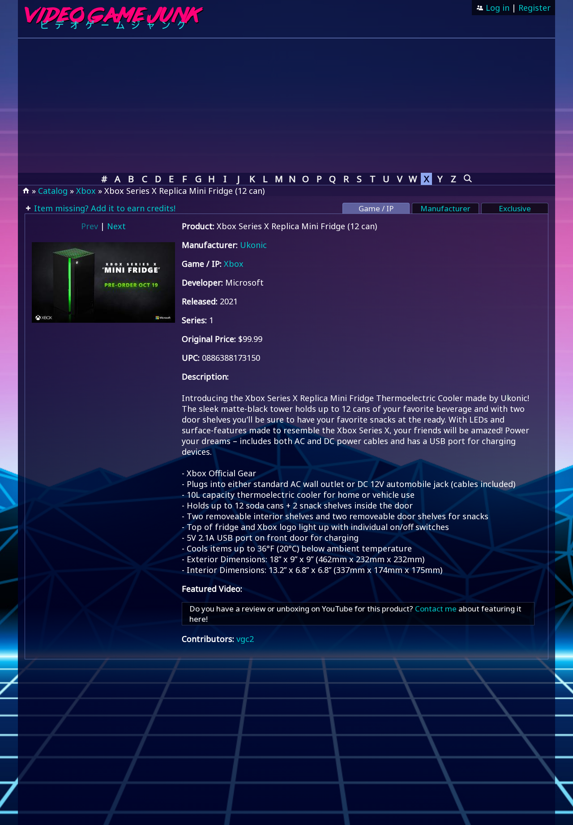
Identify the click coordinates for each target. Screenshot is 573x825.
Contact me (436, 608)
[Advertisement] (286, 105)
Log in (496, 7)
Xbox (86, 190)
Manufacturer (445, 208)
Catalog (53, 190)
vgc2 (245, 638)
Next (116, 226)
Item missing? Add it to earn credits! (103, 208)
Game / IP (376, 208)
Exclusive (515, 208)
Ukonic (253, 244)
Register (534, 7)
